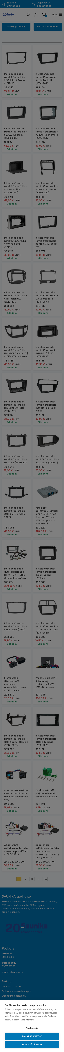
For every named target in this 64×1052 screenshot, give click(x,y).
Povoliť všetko (32, 1045)
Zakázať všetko (32, 1036)
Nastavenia (32, 1028)
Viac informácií (27, 1020)
